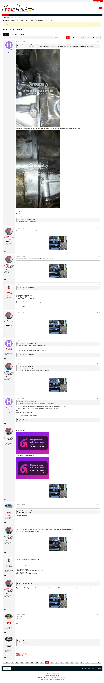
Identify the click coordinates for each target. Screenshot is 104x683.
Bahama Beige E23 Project (21, 653)
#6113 (98, 398)
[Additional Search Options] (98, 8)
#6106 (98, 41)
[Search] (100, 8)
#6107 (98, 228)
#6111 (98, 340)
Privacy (92, 668)
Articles (18, 15)
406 (37, 662)
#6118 (98, 580)
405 (32, 662)
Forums (5, 15)
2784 (93, 662)
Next (99, 662)
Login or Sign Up (96, 1)
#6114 (98, 428)
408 (47, 662)
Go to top (98, 668)
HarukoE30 (24, 216)
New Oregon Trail (20, 655)
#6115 (98, 504)
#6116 (98, 527)
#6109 (98, 284)
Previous (6, 662)
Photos (23, 34)
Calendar (20, 17)
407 (42, 662)
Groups (26, 15)
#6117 (98, 557)
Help (82, 668)
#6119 (98, 614)
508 (77, 662)
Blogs (11, 15)
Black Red (6, 668)
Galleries (33, 15)
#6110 (98, 312)
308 (17, 662)
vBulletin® (52, 675)
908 (82, 662)
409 (52, 662)
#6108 (98, 256)
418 (67, 662)
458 (72, 662)
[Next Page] (88, 37)
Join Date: (7, 54)
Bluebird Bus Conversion (21, 654)
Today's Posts (6, 17)
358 (22, 662)
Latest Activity (14, 34)
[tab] (6, 34)
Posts (6, 34)
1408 (87, 662)
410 (57, 662)
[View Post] (31, 44)
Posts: (6, 56)
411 (62, 662)
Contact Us (87, 668)
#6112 (98, 363)
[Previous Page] (86, 37)
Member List (13, 17)
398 (27, 662)
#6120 (98, 637)
